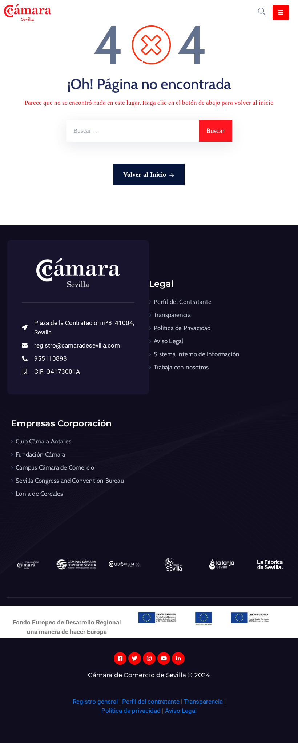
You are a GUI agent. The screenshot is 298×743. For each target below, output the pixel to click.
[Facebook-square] (120, 658)
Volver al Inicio (144, 174)
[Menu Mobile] (281, 12)
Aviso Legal (168, 341)
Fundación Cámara (40, 454)
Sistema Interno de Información (196, 354)
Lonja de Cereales (39, 493)
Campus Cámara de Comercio (55, 467)
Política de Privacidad (182, 328)
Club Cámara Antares (43, 441)
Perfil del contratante (151, 701)
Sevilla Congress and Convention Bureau (70, 480)
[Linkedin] (178, 658)
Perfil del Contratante (183, 301)
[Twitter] (134, 658)
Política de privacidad (131, 710)
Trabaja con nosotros (181, 367)
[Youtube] (163, 658)
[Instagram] (149, 658)
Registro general (96, 701)
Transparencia (172, 314)
